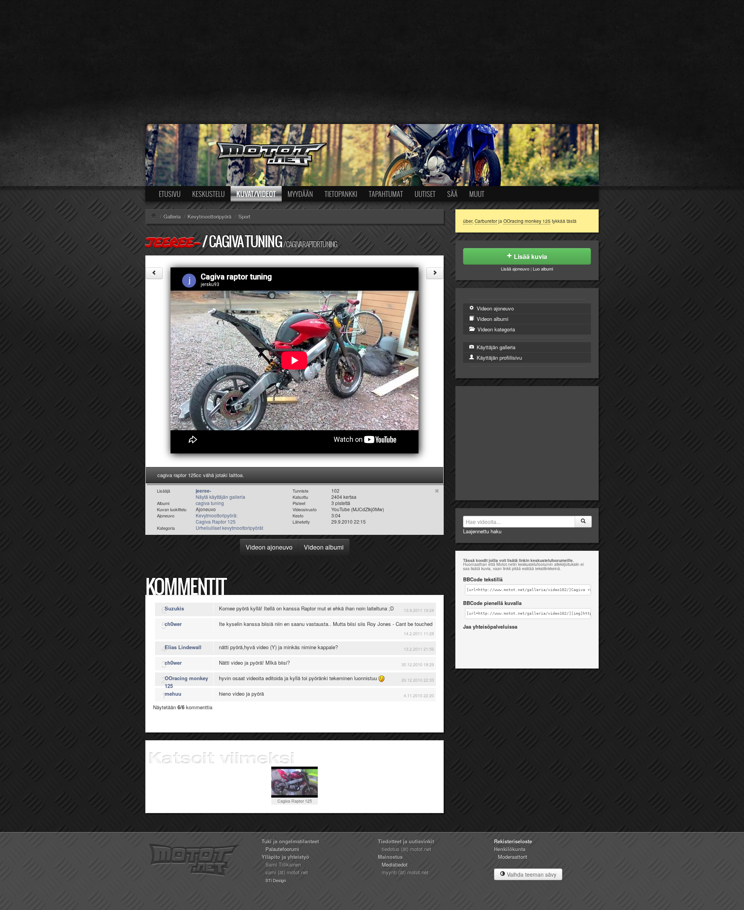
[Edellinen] (154, 273)
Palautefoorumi (282, 849)
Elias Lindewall (183, 647)
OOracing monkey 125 (186, 681)
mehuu (173, 693)
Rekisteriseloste (513, 841)
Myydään (300, 193)
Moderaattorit (512, 856)
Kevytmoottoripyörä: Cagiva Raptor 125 (217, 518)
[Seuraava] (434, 273)
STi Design (275, 880)
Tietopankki (341, 193)
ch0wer (173, 623)
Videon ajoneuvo (269, 547)
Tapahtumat (386, 193)
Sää (452, 193)
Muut (476, 193)
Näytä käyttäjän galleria (220, 496)
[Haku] (583, 521)
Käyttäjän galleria (495, 347)
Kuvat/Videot (256, 194)
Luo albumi (543, 268)
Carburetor (486, 221)
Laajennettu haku (482, 531)
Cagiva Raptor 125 (294, 801)
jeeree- (173, 242)
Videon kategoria (495, 329)
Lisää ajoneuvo (515, 268)
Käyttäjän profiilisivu (498, 357)
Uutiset (425, 193)
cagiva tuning (245, 241)
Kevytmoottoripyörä (209, 216)
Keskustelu (208, 193)
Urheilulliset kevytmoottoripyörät (229, 527)
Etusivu (170, 193)
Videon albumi (324, 547)
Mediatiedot (395, 864)
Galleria (172, 216)
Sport (244, 216)
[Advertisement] (372, 62)
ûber (467, 221)
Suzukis (174, 608)
